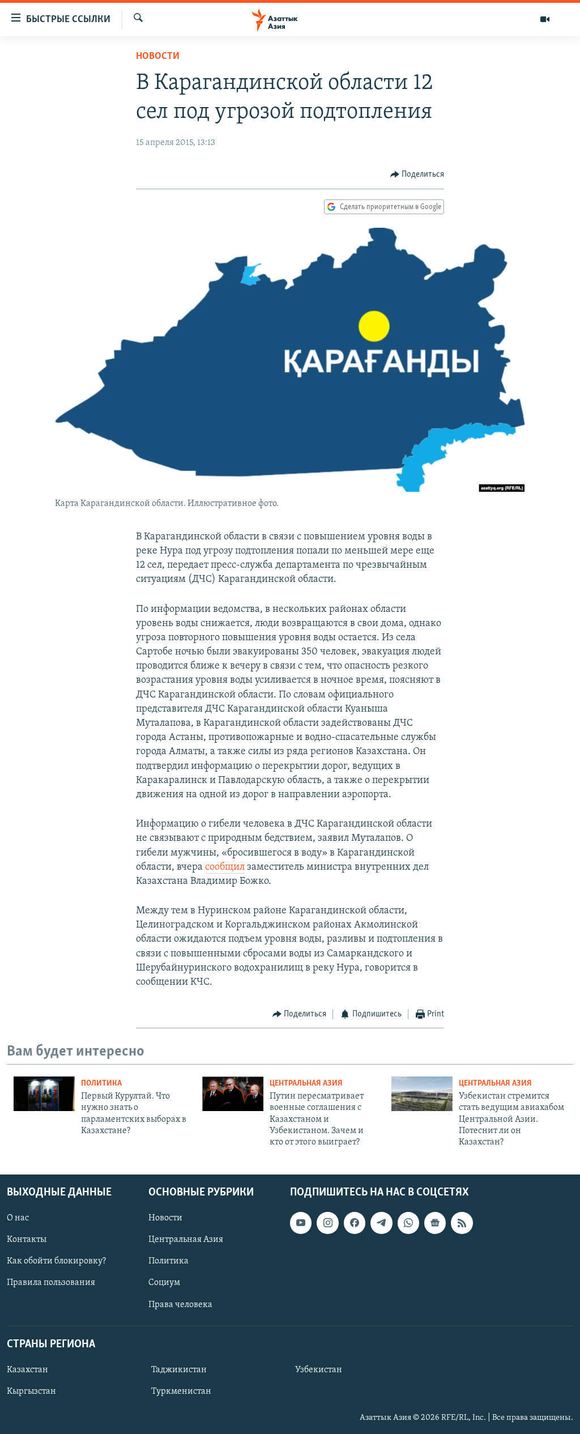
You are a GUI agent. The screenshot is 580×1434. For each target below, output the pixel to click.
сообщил (225, 867)
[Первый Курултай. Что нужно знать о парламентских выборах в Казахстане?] (44, 1093)
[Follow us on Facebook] (354, 1222)
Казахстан (27, 1370)
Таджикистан (179, 1370)
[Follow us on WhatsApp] (408, 1222)
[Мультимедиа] (545, 19)
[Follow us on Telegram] (381, 1222)
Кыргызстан (31, 1391)
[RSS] (461, 1222)
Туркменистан (181, 1391)
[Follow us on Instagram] (327, 1222)
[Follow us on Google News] (435, 1222)
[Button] (417, 174)
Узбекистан (318, 1370)
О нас (18, 1218)
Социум (164, 1282)
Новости (158, 57)
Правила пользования (51, 1282)
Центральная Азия (306, 1083)
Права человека (180, 1304)
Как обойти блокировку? (56, 1261)
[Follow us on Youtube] (301, 1222)
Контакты (26, 1239)
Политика (101, 1083)
